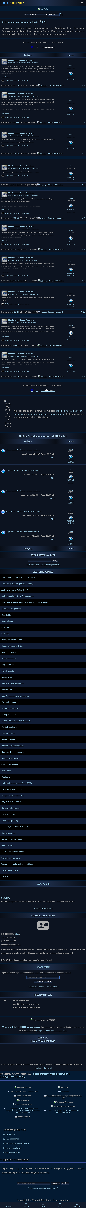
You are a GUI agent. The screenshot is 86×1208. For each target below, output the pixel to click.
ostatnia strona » (48, 47)
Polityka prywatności (11, 1152)
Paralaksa (5, 777)
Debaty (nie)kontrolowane (11, 640)
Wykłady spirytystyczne (10, 858)
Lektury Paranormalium (10, 715)
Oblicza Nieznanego (9, 764)
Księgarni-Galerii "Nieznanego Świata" (51, 1031)
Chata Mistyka (7, 621)
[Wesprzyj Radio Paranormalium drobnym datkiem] (43, 1057)
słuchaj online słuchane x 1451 (71, 113)
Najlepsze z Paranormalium (12, 746)
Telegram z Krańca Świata (11, 839)
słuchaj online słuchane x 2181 (71, 305)
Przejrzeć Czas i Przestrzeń (12, 796)
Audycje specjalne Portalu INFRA (14, 590)
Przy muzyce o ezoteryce (11, 802)
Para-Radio (6, 771)
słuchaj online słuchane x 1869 (71, 211)
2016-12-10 (14, 376)
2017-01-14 (14, 281)
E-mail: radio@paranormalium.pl (16, 1143)
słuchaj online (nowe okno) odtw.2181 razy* (70, 501)
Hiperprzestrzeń (7, 677)
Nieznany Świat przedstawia (12, 752)
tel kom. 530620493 (11, 1139)
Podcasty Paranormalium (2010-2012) (16, 783)
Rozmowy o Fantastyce (10, 808)
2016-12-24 (14, 312)
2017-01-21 (14, 249)
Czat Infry (5, 634)
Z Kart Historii (6, 877)
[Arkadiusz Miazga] (23, 1087)
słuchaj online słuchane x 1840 (71, 243)
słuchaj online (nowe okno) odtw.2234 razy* (70, 481)
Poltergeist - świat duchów (11, 789)
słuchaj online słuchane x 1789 (71, 370)
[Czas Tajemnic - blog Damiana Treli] (23, 1092)
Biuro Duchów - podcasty (11, 609)
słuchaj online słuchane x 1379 (71, 178)
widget (16, 934)
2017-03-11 (14, 185)
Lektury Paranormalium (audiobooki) (15, 721)
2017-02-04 (14, 218)
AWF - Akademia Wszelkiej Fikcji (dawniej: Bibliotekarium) (24, 602)
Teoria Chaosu (7, 845)
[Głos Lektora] (23, 1100)
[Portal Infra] (63, 1091)
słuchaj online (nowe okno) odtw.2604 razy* (70, 460)
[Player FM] (63, 1087)
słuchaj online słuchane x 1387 (71, 78)
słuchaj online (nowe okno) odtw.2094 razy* (70, 542)
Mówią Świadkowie (9, 727)
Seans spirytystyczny (9, 821)
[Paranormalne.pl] (22, 1117)
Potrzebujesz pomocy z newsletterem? (43, 987)
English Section (7, 665)
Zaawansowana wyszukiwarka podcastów (43, 565)
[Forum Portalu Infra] (22, 1096)
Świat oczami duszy (9, 833)
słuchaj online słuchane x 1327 (71, 147)
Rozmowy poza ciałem (10, 814)
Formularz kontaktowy (12, 1148)
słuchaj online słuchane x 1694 (71, 274)
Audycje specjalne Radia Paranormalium (17, 596)
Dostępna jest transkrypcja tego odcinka (17, 80)
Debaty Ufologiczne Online (12, 646)
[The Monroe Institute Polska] (63, 1106)
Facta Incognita (7, 671)
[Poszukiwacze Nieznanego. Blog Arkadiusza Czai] (63, 1097)
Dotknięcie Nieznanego (10, 652)
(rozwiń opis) (5, 77)
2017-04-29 (14, 85)
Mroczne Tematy (7, 733)
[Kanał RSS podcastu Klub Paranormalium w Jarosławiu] (42, 22)
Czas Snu (5, 627)
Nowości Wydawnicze (10, 758)
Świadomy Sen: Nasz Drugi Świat (14, 827)
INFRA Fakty (6, 690)
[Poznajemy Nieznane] (63, 1102)
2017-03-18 (14, 153)
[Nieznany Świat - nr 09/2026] (43, 1020)
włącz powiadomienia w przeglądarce (45, 414)
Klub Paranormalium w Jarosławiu (15, 696)
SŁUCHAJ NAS (43, 883)
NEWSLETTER (43, 967)
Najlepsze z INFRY (9, 739)
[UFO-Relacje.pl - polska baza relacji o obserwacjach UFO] (63, 1112)
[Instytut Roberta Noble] (22, 1104)
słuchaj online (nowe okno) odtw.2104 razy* (70, 522)
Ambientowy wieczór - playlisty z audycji (17, 584)
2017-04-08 (14, 122)
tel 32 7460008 (9, 1135)
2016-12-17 (14, 345)
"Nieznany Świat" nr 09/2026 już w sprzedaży (21, 1027)
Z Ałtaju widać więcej (9, 870)
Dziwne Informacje (8, 658)
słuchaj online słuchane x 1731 (71, 338)
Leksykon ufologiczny (10, 708)
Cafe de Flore (6, 615)
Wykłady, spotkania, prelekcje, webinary (17, 864)
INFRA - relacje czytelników (12, 683)
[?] (61, 14)
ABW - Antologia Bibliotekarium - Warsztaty (18, 577)
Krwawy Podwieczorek (10, 702)
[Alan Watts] (43, 9)
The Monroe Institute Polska (12, 852)
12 (83, 312)
